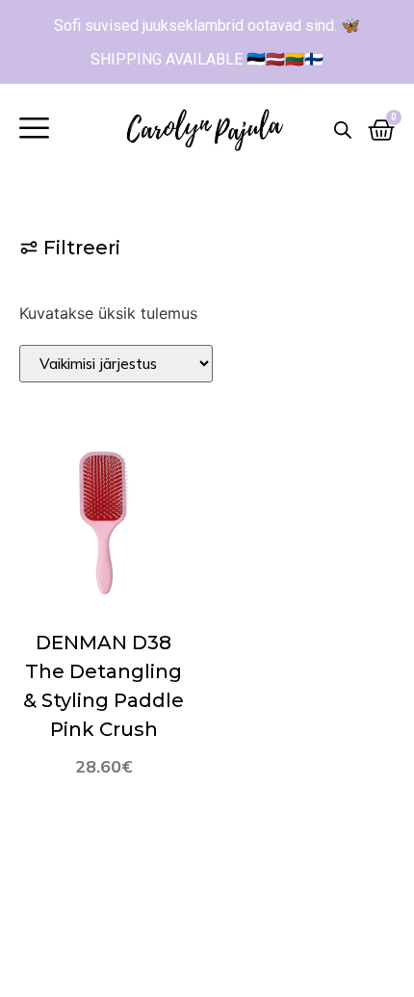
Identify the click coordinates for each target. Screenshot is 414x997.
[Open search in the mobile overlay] (342, 129)
